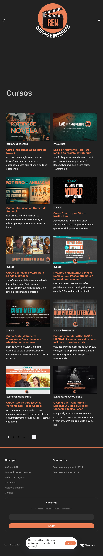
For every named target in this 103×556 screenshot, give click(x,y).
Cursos (57, 207)
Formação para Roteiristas (18, 472)
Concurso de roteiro (17, 144)
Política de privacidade (12, 545)
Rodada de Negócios (15, 477)
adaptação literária (64, 330)
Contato (9, 492)
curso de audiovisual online (68, 397)
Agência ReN (11, 467)
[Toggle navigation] (84, 20)
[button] (4, 20)
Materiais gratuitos (14, 487)
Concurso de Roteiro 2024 (66, 472)
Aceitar (70, 543)
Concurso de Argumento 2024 (68, 467)
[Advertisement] (51, 59)
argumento (59, 144)
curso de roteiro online (19, 397)
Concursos (10, 482)
